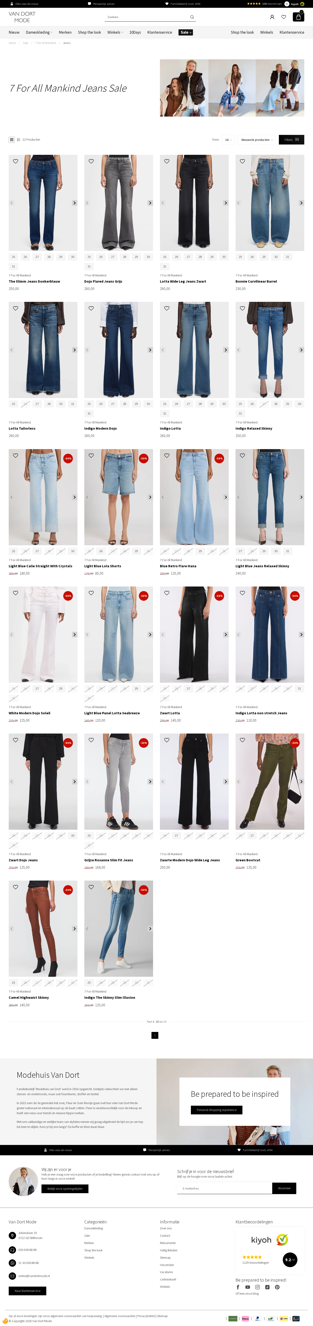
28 (49, 257)
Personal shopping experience (216, 1110)
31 (13, 266)
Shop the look (89, 32)
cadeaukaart (168, 1279)
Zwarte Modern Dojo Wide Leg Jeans (190, 860)
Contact (165, 1235)
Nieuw (14, 32)
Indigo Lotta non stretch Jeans (261, 713)
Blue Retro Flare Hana (178, 566)
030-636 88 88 (27, 1250)
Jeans (66, 43)
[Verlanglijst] (283, 17)
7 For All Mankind (45, 43)
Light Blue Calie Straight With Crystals (40, 566)
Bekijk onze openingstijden (64, 1189)
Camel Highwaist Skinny (29, 997)
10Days (135, 32)
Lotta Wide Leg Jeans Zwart (183, 281)
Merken (65, 32)
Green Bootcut (248, 860)
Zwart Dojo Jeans (23, 860)
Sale (184, 32)
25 (13, 257)
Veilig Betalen (168, 1250)
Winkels (113, 32)
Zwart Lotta (170, 713)
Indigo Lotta (170, 428)
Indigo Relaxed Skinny (254, 428)
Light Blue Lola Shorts (102, 566)
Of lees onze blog (247, 1293)
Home (12, 43)
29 (60, 257)
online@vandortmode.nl (34, 1276)
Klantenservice (159, 32)
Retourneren (168, 1243)
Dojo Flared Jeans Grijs (103, 281)
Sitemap (165, 1257)
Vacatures (166, 1272)
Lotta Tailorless (22, 428)
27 (37, 257)
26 (25, 257)
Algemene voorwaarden (120, 1316)
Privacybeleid (146, 1316)
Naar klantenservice (27, 1291)
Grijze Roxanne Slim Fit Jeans (108, 860)
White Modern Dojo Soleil (29, 713)
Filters (289, 140)
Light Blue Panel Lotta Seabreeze (112, 713)
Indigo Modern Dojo (100, 428)
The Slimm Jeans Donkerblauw (34, 281)
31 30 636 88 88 (28, 1263)
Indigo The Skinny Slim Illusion (109, 997)
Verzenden (167, 1265)
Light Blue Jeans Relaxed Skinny (262, 566)
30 (72, 257)
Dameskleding (38, 32)
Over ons (166, 1228)
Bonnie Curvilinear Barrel (256, 281)
